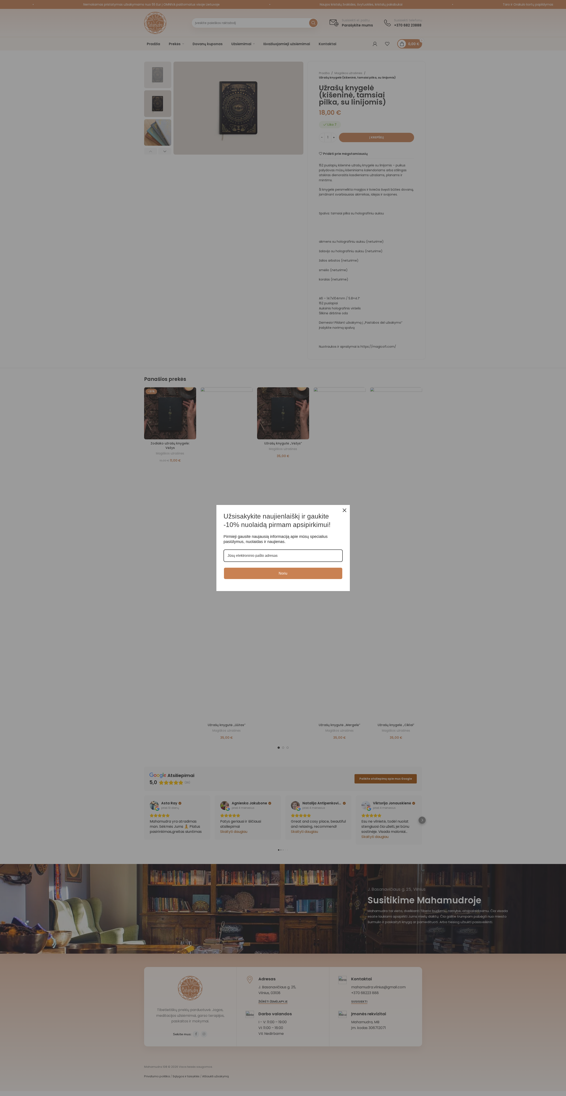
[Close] (344, 510)
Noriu (283, 573)
